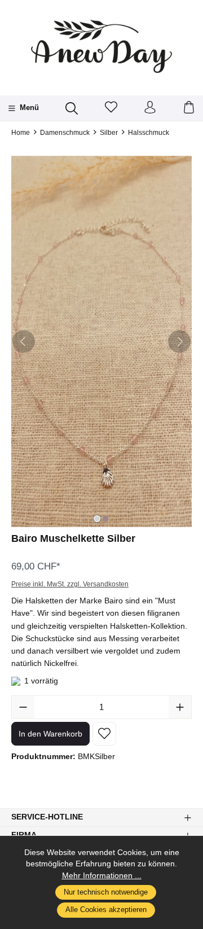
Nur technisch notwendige (106, 892)
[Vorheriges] (23, 341)
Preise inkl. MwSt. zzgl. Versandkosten (70, 584)
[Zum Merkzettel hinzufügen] (104, 733)
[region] (101, 341)
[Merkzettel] (111, 108)
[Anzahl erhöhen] (180, 707)
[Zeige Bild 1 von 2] (97, 519)
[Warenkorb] (189, 108)
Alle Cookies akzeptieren (106, 910)
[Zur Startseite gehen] (101, 46)
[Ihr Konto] (150, 108)
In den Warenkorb (50, 733)
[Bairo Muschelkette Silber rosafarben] (101, 341)
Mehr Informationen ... (102, 875)
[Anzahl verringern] (23, 707)
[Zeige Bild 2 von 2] (105, 519)
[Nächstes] (179, 341)
